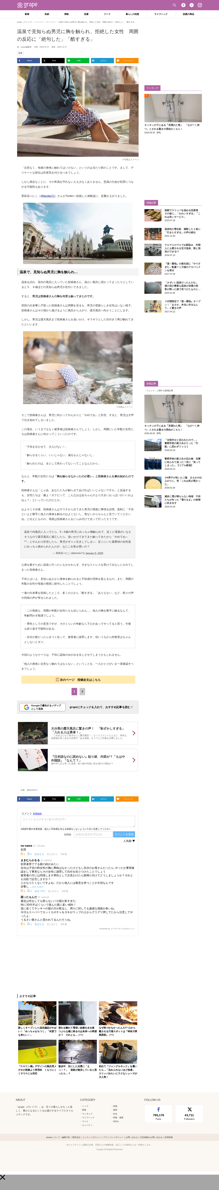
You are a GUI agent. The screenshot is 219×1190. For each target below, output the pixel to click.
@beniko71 (48, 196)
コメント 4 (128, 61)
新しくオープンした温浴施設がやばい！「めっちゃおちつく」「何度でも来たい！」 (37, 1031)
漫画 (115, 1110)
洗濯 (86, 14)
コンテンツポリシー (91, 1137)
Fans (158, 1116)
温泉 (20, 53)
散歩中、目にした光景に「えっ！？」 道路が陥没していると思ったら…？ (78, 1070)
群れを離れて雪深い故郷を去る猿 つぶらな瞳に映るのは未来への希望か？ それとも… (78, 1031)
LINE (79, 61)
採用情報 (169, 1137)
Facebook (183, 5)
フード (107, 14)
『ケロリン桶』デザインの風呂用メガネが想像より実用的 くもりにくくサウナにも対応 (37, 1070)
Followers (189, 1116)
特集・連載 (118, 1117)
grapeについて (53, 1137)
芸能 (115, 1106)
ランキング (87, 1114)
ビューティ (87, 1125)
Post (54, 61)
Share (29, 61)
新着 (27, 14)
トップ (85, 1106)
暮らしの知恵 (132, 14)
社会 (115, 1114)
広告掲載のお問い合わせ (151, 1137)
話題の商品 (188, 14)
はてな (103, 61)
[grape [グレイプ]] (29, 5)
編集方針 (66, 1137)
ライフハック (161, 14)
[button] (2, 1177)
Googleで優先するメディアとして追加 (46, 707)
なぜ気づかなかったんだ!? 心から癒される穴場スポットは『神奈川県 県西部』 (118, 1031)
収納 (47, 14)
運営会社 (76, 1137)
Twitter (192, 5)
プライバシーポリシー (113, 1137)
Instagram (200, 5)
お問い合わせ (132, 1137)
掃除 (66, 14)
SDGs (116, 1121)
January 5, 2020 (94, 553)
